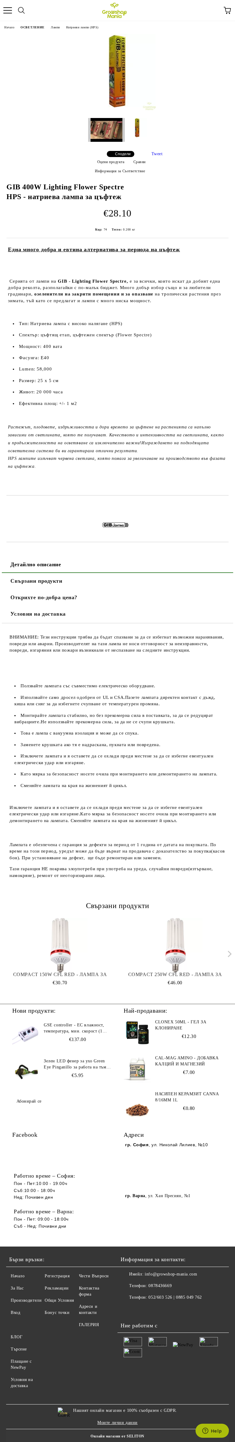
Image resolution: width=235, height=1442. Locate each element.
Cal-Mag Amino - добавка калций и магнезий (186, 1061)
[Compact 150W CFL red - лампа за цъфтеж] (60, 945)
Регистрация (57, 1276)
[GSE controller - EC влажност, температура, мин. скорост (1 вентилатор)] (26, 1036)
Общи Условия (59, 1300)
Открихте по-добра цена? (43, 597)
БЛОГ (16, 1337)
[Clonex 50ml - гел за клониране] (137, 1033)
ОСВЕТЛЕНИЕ (33, 27)
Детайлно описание (35, 564)
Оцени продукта (110, 162)
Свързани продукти (36, 581)
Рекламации (57, 1288)
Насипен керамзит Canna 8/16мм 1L (186, 1097)
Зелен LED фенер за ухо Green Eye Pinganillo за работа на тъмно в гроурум (77, 1064)
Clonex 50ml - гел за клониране (180, 1025)
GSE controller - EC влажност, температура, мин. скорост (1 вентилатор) (74, 1028)
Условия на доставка (38, 614)
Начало (9, 27)
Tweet (157, 154)
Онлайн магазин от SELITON (117, 1436)
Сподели (123, 154)
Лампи (55, 27)
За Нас (17, 1288)
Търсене (19, 1349)
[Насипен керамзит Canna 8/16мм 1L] (137, 1104)
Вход (15, 1312)
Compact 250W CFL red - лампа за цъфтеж (175, 975)
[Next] (228, 954)
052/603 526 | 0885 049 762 (175, 1297)
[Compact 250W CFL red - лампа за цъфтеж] (175, 945)
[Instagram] (142, 1310)
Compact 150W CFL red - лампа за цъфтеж (60, 975)
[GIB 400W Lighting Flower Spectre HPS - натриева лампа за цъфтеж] (117, 108)
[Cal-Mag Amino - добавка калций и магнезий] (137, 1068)
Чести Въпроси (94, 1276)
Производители (26, 1300)
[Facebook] (128, 1310)
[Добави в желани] (224, 506)
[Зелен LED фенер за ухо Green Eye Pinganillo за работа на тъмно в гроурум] (26, 1072)
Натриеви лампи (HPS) (82, 27)
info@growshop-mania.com (171, 1274)
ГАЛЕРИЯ (89, 1324)
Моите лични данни (117, 1422)
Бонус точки (57, 1312)
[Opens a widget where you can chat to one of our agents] (212, 1431)
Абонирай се (29, 1101)
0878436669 (160, 1285)
